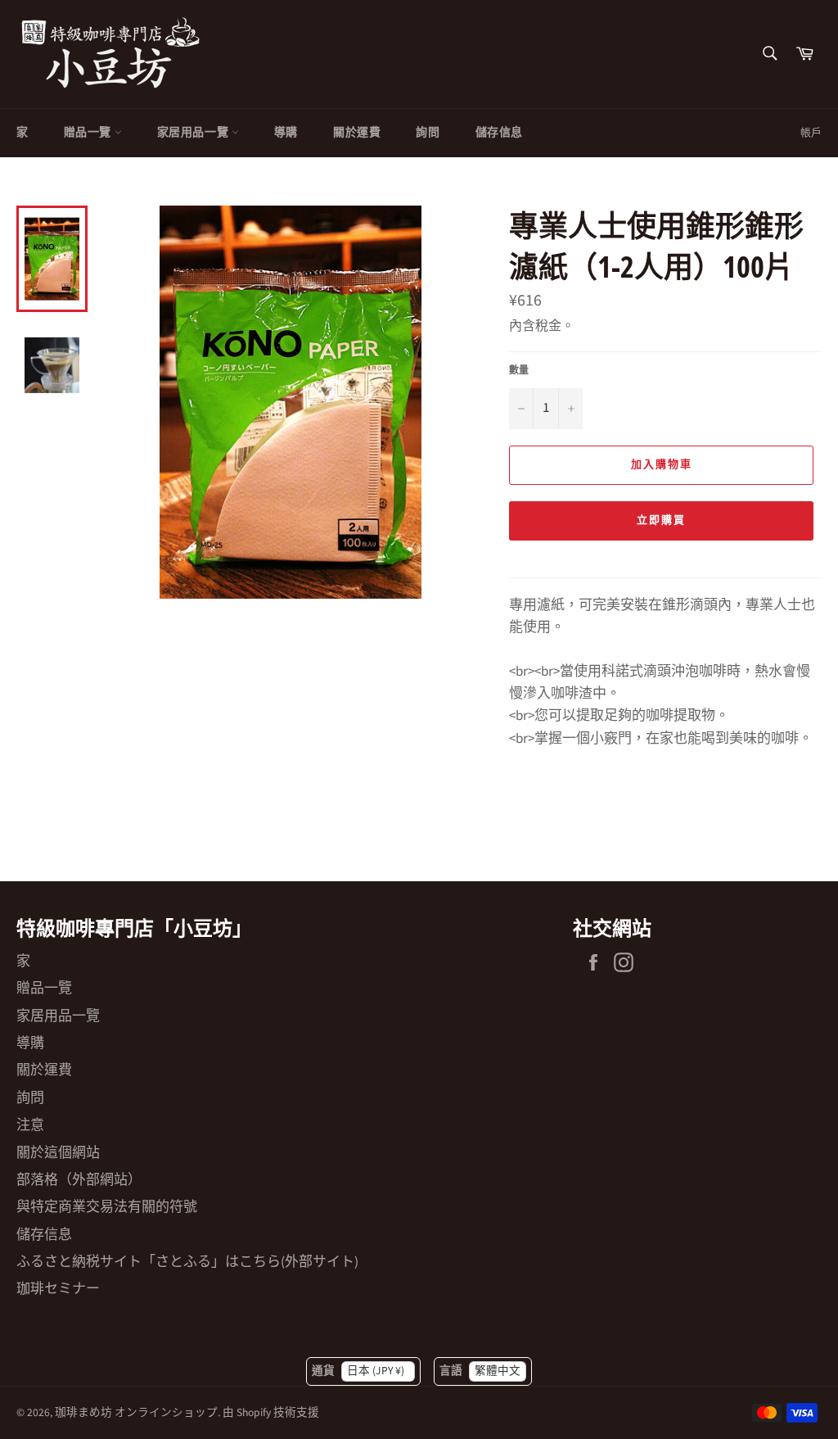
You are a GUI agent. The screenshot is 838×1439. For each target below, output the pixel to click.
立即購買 (661, 520)
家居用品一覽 (194, 132)
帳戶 (811, 132)
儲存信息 (499, 132)
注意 (30, 1125)
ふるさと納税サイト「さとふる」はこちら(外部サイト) (187, 1262)
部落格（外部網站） (79, 1180)
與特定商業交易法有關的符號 (106, 1207)
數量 (519, 371)
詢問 (427, 132)
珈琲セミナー (58, 1289)
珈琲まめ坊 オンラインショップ (136, 1412)
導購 (286, 132)
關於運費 (357, 132)
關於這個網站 (58, 1153)
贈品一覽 (89, 132)
